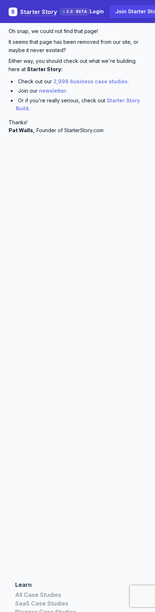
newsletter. (53, 91)
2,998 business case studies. (91, 81)
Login (97, 11)
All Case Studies (38, 594)
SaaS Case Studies (41, 603)
